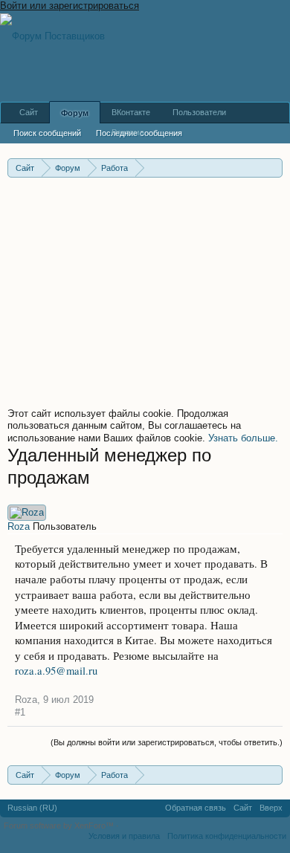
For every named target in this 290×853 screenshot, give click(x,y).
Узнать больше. (243, 438)
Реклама (128, 132)
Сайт (28, 112)
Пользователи (199, 112)
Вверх (271, 807)
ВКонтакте (131, 112)
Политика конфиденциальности (226, 835)
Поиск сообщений (47, 133)
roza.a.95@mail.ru (56, 671)
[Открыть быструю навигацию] (273, 167)
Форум (74, 112)
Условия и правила (124, 835)
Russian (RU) (32, 807)
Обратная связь (195, 807)
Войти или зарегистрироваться (69, 5)
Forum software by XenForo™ (60, 825)
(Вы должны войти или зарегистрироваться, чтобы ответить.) (167, 742)
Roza (18, 526)
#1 (20, 712)
